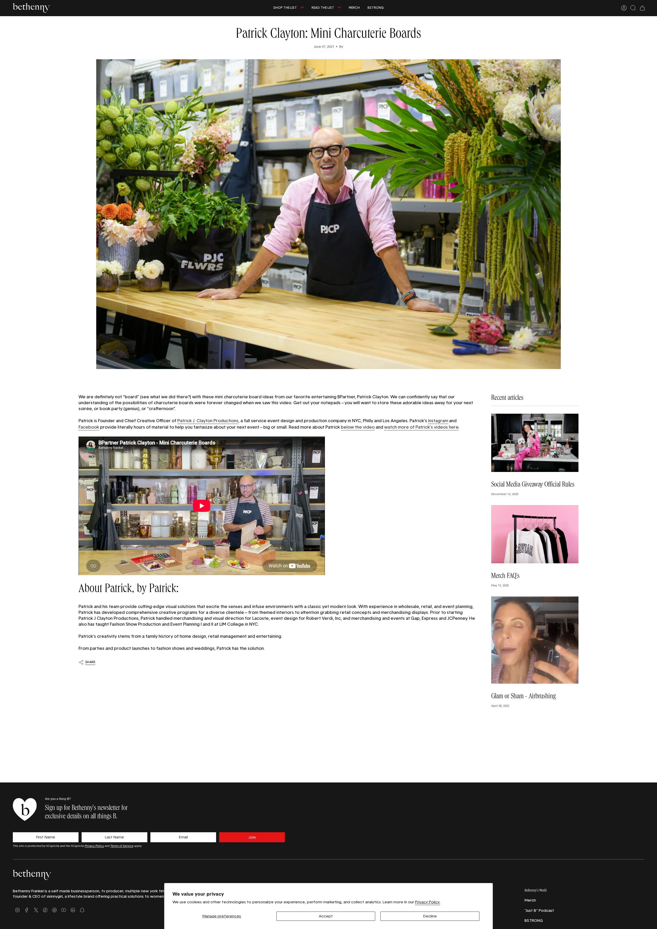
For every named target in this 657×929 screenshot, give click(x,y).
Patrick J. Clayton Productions (207, 420)
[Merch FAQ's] (534, 534)
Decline (430, 916)
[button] (288, 8)
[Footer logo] (32, 875)
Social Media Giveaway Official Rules (532, 485)
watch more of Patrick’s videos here (421, 427)
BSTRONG (534, 920)
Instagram (438, 420)
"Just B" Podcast (539, 910)
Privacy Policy (94, 846)
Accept (326, 916)
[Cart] (642, 8)
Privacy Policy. (427, 902)
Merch (530, 900)
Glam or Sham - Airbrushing (523, 697)
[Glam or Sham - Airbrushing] (534, 640)
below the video (358, 427)
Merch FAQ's (505, 576)
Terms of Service (121, 846)
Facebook (89, 427)
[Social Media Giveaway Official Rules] (534, 443)
